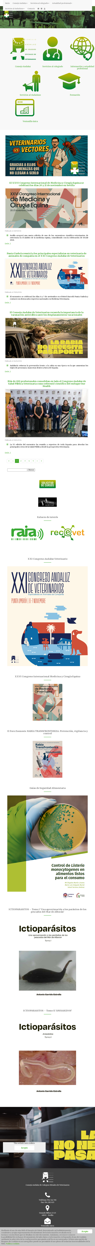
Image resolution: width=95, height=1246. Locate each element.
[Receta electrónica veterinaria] (67, 532)
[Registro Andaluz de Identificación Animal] (27, 532)
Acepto (24, 1148)
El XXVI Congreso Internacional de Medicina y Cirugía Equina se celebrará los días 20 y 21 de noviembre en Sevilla (46, 184)
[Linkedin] (41, 9)
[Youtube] (44, 9)
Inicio (7, 3)
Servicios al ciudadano (14, 9)
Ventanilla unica (47, 1226)
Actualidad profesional (61, 3)
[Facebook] (38, 9)
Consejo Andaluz (19, 3)
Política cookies (12, 1244)
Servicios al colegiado (39, 3)
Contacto (31, 9)
